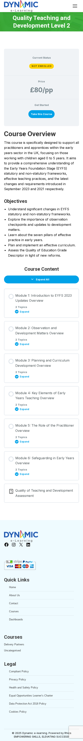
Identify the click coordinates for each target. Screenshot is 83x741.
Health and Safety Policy (23, 687)
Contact (13, 603)
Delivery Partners (14, 644)
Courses (14, 611)
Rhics (67, 733)
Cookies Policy (18, 711)
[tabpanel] (41, 193)
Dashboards (16, 619)
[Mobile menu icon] (75, 6)
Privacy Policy (17, 679)
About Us (14, 595)
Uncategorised (12, 650)
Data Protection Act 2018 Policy (27, 703)
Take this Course (41, 114)
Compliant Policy (19, 671)
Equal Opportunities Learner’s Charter (31, 695)
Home (12, 587)
